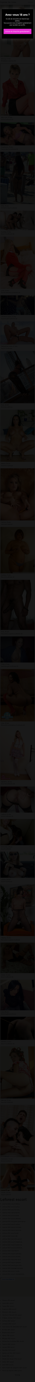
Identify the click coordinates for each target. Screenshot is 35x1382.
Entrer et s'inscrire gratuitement (17, 31)
